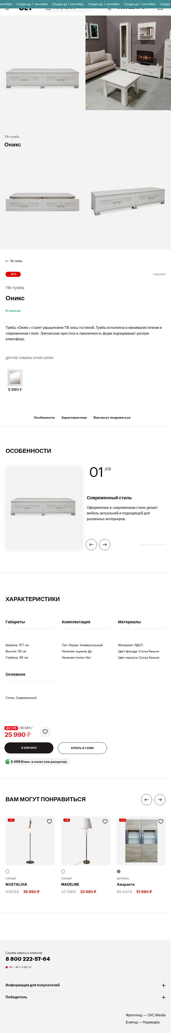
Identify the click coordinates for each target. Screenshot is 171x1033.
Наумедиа (151, 1022)
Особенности (44, 417)
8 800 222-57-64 (28, 959)
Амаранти (126, 884)
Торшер (11, 878)
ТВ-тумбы (16, 261)
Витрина (123, 878)
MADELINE (70, 884)
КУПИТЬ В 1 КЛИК (82, 748)
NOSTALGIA (16, 884)
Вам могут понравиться (112, 417)
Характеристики (74, 417)
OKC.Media (156, 1015)
